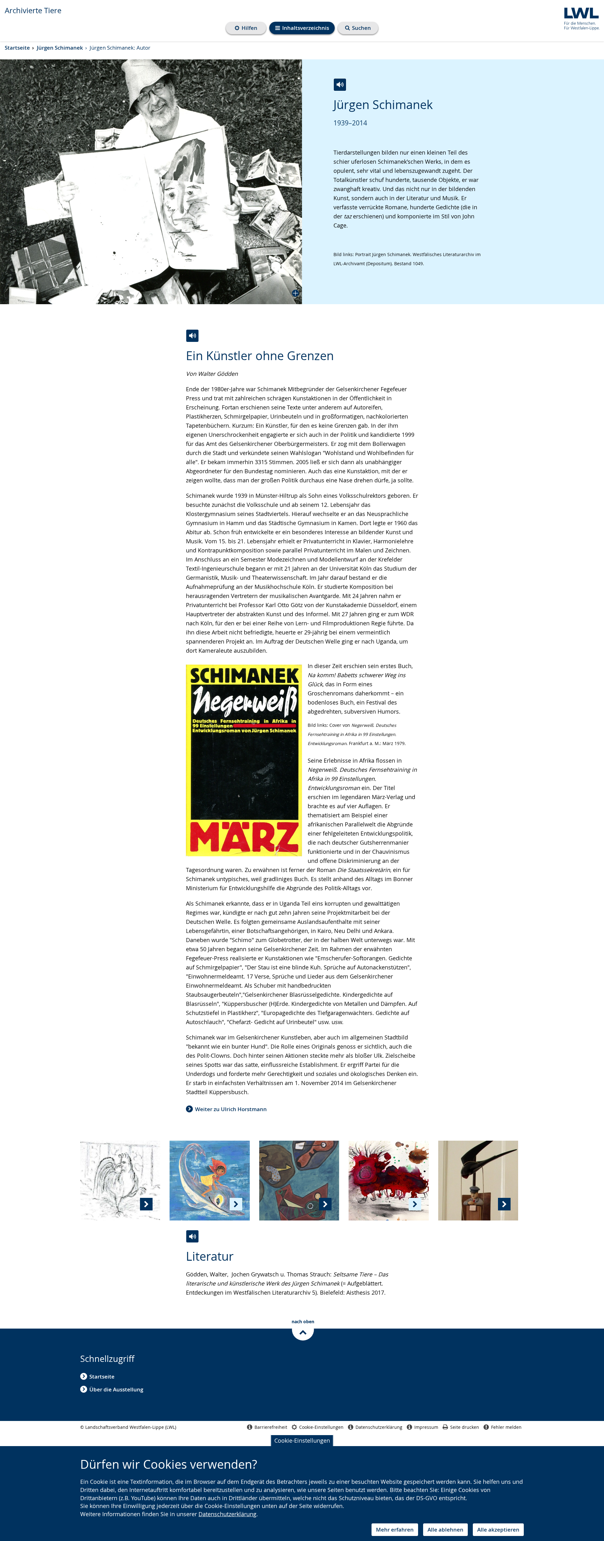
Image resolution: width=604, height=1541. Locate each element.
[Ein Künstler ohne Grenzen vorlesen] (192, 335)
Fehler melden (506, 1427)
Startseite (17, 47)
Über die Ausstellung (116, 1389)
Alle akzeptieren (498, 1529)
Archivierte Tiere (33, 10)
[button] (151, 181)
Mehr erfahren (395, 1529)
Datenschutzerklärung (227, 1514)
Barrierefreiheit (270, 1427)
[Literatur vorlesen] (192, 1236)
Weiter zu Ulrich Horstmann (231, 1109)
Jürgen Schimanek (60, 47)
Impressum (426, 1427)
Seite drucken (464, 1427)
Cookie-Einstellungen (302, 1440)
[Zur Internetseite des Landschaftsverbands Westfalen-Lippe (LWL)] (579, 18)
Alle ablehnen (445, 1529)
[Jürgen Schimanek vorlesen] (339, 84)
